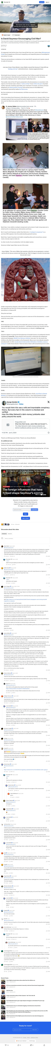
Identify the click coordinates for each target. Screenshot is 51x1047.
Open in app (7, 35)
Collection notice (34, 1037)
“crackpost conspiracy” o (36, 232)
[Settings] (49, 31)
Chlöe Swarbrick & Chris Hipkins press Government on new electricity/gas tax (25, 1015)
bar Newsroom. (23, 89)
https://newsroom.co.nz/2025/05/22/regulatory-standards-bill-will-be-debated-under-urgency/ (26, 769)
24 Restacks (17, 524)
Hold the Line (9, 990)
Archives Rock (7, 824)
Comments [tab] (4, 533)
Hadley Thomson (8, 696)
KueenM (6, 910)
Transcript (17, 35)
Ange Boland (9, 808)
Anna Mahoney (7, 927)
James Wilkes (7, 633)
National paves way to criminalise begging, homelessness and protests (23, 1005)
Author (8, 560)
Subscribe (42, 2)
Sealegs (5, 738)
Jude (5, 853)
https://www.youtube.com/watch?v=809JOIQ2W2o (18, 688)
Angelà (5, 864)
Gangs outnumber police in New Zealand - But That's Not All (20, 995)
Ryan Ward (6, 546)
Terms (28, 1037)
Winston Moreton (8, 886)
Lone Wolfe (8, 706)
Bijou (7, 683)
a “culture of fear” (25, 84)
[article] (25, 982)
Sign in (47, 2)
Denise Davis (7, 764)
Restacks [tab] (10, 533)
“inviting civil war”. (13, 69)
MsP (5, 918)
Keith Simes (6, 567)
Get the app (32, 1040)
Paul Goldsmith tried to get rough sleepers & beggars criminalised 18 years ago (25, 1000)
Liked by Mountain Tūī (9, 547)
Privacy (24, 1037)
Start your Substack (22, 1040)
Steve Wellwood (14, 793)
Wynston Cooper (8, 728)
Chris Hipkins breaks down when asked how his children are (20, 980)
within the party (38, 84)
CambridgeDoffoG (8, 950)
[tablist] (7, 533)
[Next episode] (4, 31)
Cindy (5, 748)
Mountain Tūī (4, 45)
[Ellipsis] (49, 546)
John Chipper (7, 586)
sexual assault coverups (16, 87)
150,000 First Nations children (21, 338)
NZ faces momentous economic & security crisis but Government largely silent (25, 985)
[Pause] (1, 31)
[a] (3, 982)
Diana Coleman (7, 673)
